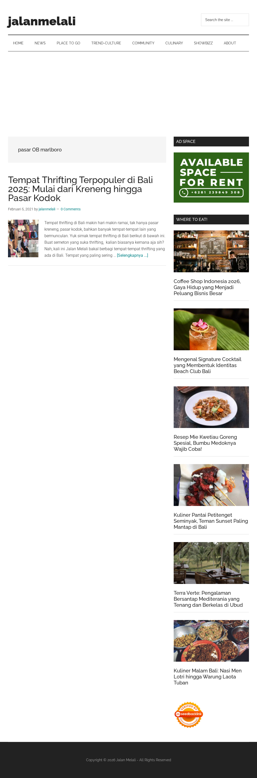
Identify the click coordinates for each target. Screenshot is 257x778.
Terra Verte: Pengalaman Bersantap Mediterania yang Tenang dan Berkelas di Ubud (208, 599)
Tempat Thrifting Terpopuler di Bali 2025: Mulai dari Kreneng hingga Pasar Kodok (80, 189)
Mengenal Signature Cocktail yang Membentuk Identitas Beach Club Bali (207, 365)
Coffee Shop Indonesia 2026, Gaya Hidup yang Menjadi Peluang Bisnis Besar (207, 287)
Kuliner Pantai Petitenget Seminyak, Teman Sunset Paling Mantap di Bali (211, 521)
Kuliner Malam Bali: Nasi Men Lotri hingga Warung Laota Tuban (208, 677)
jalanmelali (42, 21)
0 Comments (71, 209)
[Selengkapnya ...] (132, 255)
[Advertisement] (128, 89)
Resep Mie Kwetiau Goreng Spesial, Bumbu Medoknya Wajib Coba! (205, 443)
